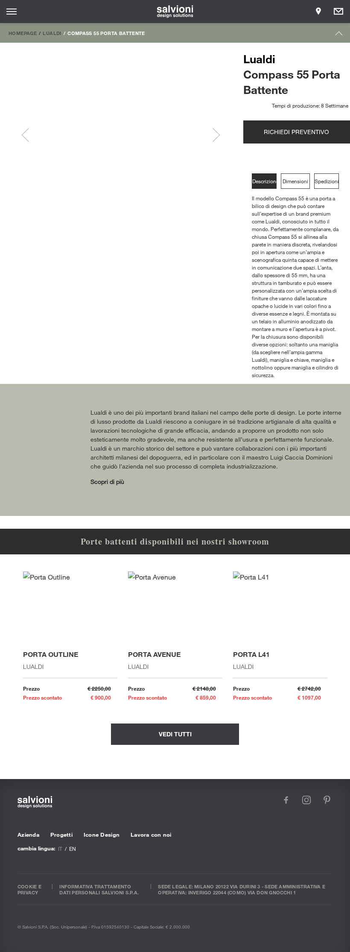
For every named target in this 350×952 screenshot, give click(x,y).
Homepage (23, 33)
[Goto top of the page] (339, 35)
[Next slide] (213, 135)
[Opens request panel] (338, 11)
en (72, 848)
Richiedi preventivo (296, 131)
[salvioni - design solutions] (175, 11)
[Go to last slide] (28, 135)
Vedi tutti (175, 734)
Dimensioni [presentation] (295, 181)
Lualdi (52, 33)
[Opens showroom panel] (318, 11)
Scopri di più (107, 481)
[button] (58, 134)
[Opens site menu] (11, 11)
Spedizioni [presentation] (327, 181)
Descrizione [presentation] (264, 181)
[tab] (266, 181)
